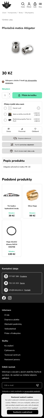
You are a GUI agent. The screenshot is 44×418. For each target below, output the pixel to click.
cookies (34, 408)
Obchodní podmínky (13, 324)
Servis (22, 283)
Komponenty (12, 13)
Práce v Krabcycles (12, 333)
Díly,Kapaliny (29, 13)
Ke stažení (8, 345)
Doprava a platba (11, 319)
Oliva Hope (32, 206)
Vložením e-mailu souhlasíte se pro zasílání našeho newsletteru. (21, 392)
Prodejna (23, 276)
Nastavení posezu (12, 359)
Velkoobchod (10, 328)
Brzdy (21, 13)
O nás (6, 315)
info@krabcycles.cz (16, 290)
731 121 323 (14, 283)
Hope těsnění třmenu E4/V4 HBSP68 (11, 244)
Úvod (4, 13)
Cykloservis (9, 350)
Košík (34, 7)
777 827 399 (14, 276)
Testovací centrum (12, 355)
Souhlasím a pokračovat (22, 412)
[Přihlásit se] (37, 385)
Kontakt (27, 290)
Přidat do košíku (29, 95)
